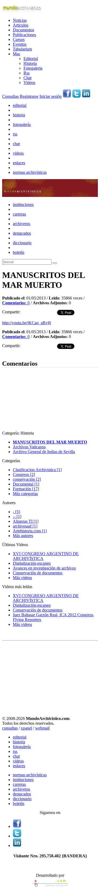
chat (16, 143)
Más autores (23, 535)
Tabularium (22, 49)
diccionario (22, 243)
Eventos (19, 44)
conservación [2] (27, 479)
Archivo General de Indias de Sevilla (44, 451)
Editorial (30, 58)
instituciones (23, 204)
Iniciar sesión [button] (50, 96)
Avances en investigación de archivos (44, 568)
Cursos (19, 39)
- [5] (16, 511)
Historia (30, 63)
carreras (19, 214)
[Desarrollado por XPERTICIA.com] (50, 887)
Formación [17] (26, 489)
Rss (26, 73)
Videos (29, 82)
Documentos (23, 30)
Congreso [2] (24, 474)
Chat (27, 77)
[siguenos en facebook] (67, 96)
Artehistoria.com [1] (30, 531)
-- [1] (17, 516)
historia (19, 115)
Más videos (22, 577)
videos (18, 153)
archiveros (21, 223)
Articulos (20, 25)
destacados (22, 233)
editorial (19, 105)
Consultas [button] (10, 96)
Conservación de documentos (37, 573)
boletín (18, 252)
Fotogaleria (32, 68)
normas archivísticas (30, 172)
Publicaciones (24, 34)
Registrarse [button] (29, 96)
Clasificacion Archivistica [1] (37, 469)
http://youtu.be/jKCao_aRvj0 (26, 323)
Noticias (20, 20)
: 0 (16, 303)
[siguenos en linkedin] (86, 96)
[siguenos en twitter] (76, 96)
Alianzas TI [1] (25, 521)
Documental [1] (26, 484)
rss (15, 134)
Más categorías (25, 493)
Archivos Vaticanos (29, 447)
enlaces (19, 163)
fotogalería (22, 124)
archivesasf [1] (25, 526)
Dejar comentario (16, 352)
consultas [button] (10, 728)
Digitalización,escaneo (32, 563)
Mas (16, 54)
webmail (42, 728)
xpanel (26, 728)
